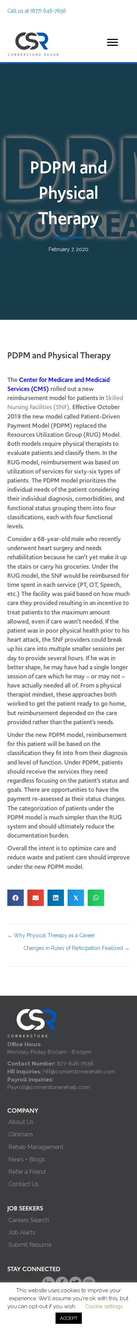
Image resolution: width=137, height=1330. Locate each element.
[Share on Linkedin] (55, 898)
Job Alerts (21, 1232)
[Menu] (112, 42)
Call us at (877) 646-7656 (36, 11)
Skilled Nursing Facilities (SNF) (65, 402)
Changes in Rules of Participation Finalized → (76, 948)
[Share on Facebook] (15, 898)
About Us (21, 1122)
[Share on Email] (35, 898)
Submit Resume (30, 1244)
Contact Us (23, 1184)
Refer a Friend (27, 1171)
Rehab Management (36, 1147)
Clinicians (20, 1134)
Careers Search (28, 1220)
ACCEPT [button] (68, 1318)
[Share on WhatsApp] (96, 898)
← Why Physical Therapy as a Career (51, 935)
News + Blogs (26, 1159)
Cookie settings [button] (104, 1306)
